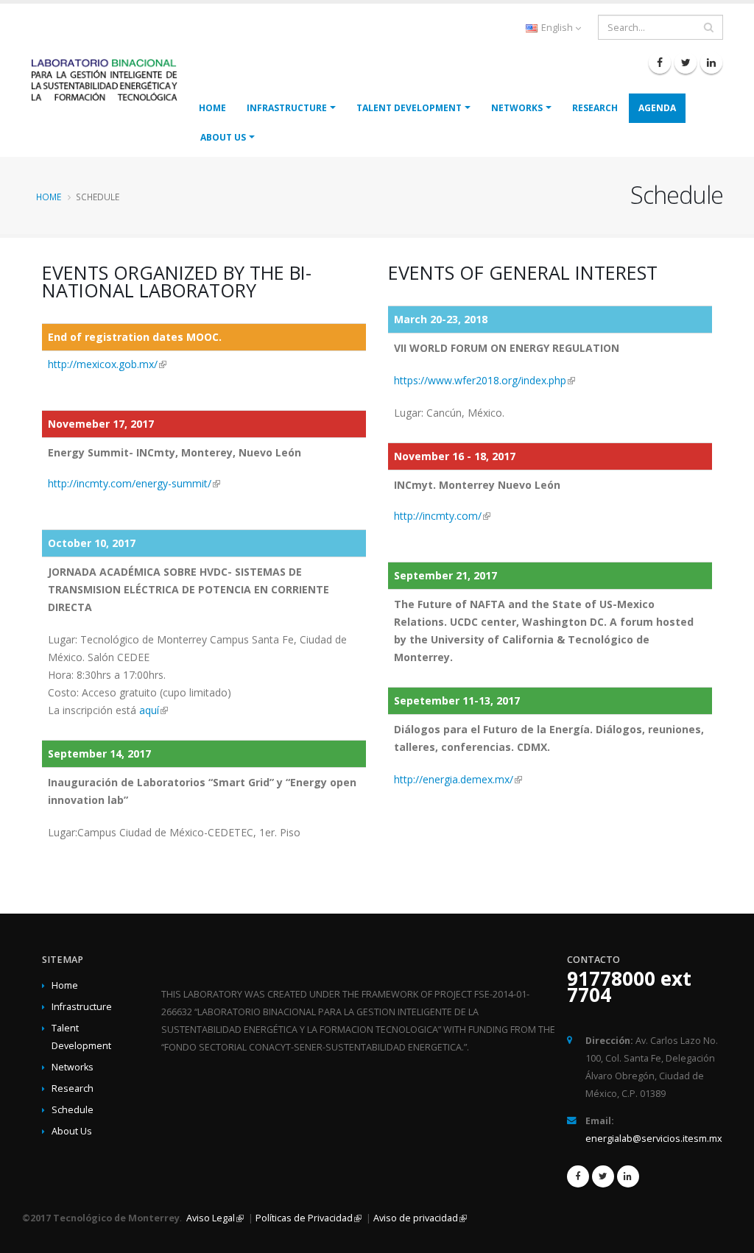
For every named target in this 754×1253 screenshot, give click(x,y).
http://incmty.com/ (438, 516)
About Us (223, 137)
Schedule (73, 1110)
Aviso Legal (209, 1218)
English (557, 27)
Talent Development (409, 108)
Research (595, 108)
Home (212, 108)
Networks (517, 108)
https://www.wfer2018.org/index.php (480, 380)
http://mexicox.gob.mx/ (103, 364)
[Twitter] (685, 63)
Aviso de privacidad (415, 1218)
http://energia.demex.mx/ (453, 779)
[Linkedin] (711, 63)
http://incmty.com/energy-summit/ (129, 483)
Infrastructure (287, 108)
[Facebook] (660, 63)
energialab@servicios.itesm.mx (653, 1138)
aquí (149, 710)
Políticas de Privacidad (304, 1218)
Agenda (657, 108)
